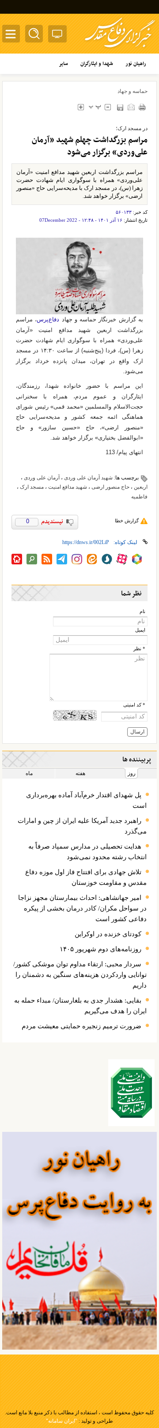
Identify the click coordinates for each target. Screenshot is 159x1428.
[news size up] (80, 106)
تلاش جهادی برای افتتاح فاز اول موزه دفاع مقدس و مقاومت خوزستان (86, 877)
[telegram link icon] (62, 559)
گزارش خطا (127, 520)
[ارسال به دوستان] (130, 106)
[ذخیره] (119, 107)
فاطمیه (139, 497)
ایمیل (140, 630)
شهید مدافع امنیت (67, 487)
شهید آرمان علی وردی (88, 478)
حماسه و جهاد (132, 91)
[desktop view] (57, 35)
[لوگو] (120, 49)
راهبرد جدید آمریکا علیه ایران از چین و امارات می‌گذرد (82, 826)
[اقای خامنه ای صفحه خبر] (131, 1092)
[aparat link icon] (122, 559)
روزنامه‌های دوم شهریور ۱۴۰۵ (100, 949)
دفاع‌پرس (48, 319)
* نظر (139, 648)
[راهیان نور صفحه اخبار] (79, 1241)
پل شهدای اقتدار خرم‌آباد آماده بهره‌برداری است (86, 800)
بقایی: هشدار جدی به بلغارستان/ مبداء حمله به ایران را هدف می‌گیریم (80, 1006)
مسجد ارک (32, 487)
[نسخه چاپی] (142, 106)
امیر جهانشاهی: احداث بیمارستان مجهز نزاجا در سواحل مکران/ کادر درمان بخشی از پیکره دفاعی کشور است (82, 908)
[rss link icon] (47, 559)
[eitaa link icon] (92, 559)
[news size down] (107, 106)
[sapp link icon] (107, 559)
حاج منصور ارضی (110, 487)
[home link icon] (16, 559)
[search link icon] (31, 559)
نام (142, 611)
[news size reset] (94, 106)
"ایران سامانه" (61, 1421)
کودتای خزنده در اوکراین (108, 934)
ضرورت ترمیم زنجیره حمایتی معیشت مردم (81, 1026)
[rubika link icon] (137, 559)
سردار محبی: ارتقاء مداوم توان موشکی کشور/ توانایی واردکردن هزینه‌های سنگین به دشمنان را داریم (80, 975)
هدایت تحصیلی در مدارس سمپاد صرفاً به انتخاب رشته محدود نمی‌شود (87, 852)
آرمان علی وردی (42, 478)
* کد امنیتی (134, 704)
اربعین (141, 487)
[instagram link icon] (77, 559)
